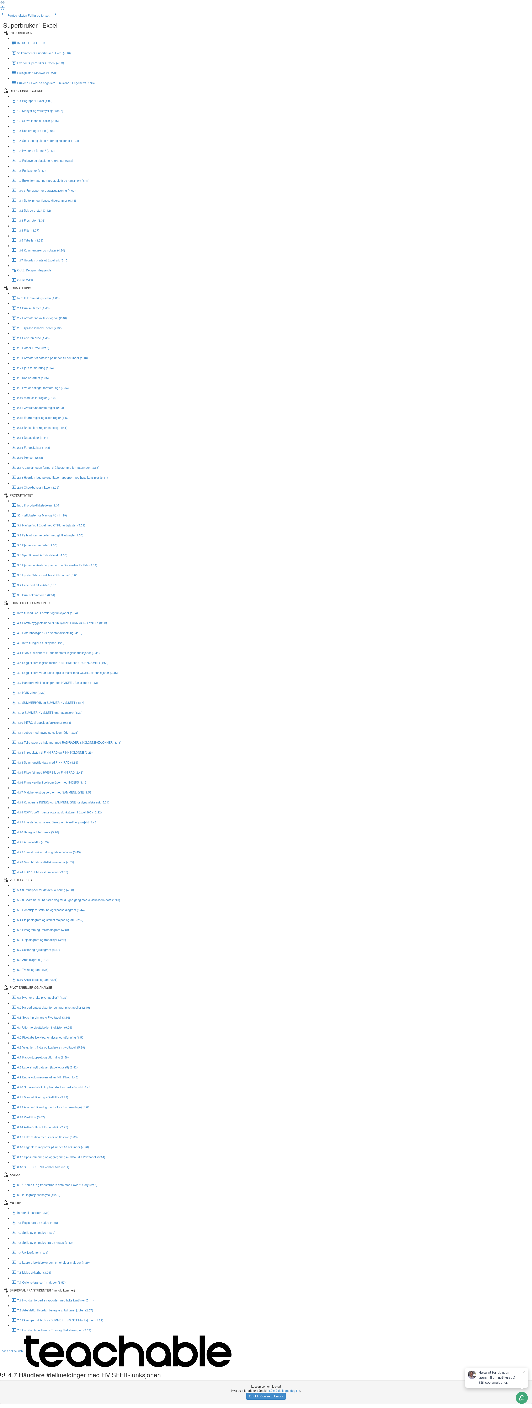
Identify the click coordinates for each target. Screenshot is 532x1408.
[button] (2, 4)
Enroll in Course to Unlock (266, 1396)
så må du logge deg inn (284, 1390)
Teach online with (12, 1351)
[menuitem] (2, 9)
